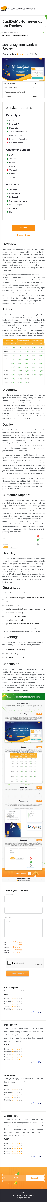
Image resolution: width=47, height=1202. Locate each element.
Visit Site (23, 228)
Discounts (7, 945)
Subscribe (35, 1178)
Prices (6, 942)
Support (6, 950)
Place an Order (23, 235)
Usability (7, 953)
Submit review (18, 974)
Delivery (6, 947)
